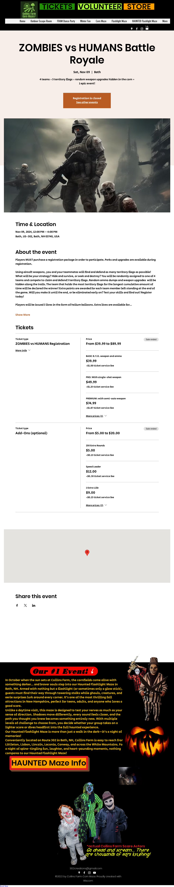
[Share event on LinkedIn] (33, 605)
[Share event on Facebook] (17, 605)
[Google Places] (131, 28)
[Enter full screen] (163, 792)
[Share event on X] (25, 605)
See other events (87, 102)
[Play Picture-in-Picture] (158, 792)
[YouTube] (147, 28)
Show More (22, 315)
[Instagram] (142, 28)
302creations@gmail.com (86, 868)
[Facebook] (136, 28)
